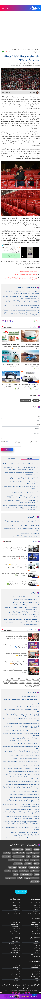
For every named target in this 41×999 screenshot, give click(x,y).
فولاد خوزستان (6, 856)
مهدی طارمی (35, 933)
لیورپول (36, 400)
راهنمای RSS (35, 911)
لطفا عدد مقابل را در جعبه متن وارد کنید (27, 442)
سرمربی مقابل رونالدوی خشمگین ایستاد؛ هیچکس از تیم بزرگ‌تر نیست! (18, 487)
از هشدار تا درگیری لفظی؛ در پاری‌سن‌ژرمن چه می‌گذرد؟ (23, 766)
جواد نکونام (15, 933)
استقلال (36, 849)
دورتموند (16, 965)
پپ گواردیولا (15, 950)
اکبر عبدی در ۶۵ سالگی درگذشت (29, 533)
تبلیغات (36, 907)
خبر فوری (29, 679)
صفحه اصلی (37, 49)
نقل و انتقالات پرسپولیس (32, 878)
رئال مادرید (7, 853)
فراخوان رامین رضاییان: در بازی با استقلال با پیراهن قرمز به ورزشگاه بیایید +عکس (21, 734)
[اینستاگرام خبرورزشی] (13, 993)
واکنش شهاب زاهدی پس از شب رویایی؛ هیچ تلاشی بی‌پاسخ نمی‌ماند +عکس (20, 788)
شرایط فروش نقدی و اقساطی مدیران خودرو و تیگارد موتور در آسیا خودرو (20, 615)
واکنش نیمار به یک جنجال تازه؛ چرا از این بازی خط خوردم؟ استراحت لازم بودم (21, 719)
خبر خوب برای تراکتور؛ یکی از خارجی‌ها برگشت (25, 743)
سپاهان (15, 871)
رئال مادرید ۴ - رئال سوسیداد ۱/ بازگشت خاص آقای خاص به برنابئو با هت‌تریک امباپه (21, 813)
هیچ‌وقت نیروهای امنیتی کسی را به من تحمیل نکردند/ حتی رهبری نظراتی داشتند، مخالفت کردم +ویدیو (21, 805)
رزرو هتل (6, 682)
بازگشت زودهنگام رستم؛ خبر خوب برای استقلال (25, 758)
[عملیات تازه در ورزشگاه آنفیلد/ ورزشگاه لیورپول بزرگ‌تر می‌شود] (20, 79)
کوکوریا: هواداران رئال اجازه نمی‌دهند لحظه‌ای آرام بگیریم (23, 771)
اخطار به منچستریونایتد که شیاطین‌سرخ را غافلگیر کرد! (23, 792)
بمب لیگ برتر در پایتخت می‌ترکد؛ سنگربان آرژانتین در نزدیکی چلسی (19, 731)
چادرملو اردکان (35, 881)
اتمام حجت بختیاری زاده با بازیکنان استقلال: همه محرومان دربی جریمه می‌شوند (19, 482)
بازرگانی (33, 593)
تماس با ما (35, 905)
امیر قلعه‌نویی (22, 867)
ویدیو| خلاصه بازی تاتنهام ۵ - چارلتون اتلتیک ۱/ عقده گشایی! (21, 774)
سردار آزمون (35, 922)
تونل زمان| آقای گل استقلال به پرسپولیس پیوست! (22, 492)
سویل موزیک (36, 682)
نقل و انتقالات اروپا (17, 849)
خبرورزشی (34, 8)
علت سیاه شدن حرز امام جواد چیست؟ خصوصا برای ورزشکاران (21, 622)
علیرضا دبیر (35, 931)
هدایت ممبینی (18, 864)
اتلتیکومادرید (34, 967)
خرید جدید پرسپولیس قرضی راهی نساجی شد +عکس (23, 797)
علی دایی (36, 929)
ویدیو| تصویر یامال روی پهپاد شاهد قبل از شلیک (24, 536)
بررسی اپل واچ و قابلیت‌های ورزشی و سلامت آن (25, 602)
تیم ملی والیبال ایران (26, 874)
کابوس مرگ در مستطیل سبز (28, 271)
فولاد (37, 950)
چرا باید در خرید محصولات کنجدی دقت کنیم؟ (25, 599)
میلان (16, 978)
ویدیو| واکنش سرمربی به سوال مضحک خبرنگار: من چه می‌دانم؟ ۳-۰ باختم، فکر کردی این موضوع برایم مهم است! (20, 715)
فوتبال (31, 49)
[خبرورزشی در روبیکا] (22, 993)
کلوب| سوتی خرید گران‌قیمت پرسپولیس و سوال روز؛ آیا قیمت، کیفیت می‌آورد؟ (22, 801)
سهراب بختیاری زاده (18, 856)
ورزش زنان (15, 905)
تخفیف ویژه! (11, 256)
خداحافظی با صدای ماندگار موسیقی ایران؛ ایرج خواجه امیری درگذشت (19, 521)
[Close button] (40, 993)
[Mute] (25, 256)
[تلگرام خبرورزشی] (16, 993)
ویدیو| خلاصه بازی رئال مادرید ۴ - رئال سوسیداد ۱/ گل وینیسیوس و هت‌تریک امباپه (21, 777)
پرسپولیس (28, 849)
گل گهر (20, 878)
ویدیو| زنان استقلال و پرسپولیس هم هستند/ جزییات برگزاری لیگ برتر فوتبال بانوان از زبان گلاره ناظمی (21, 727)
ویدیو (28, 856)
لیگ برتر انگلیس (25, 49)
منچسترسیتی (35, 860)
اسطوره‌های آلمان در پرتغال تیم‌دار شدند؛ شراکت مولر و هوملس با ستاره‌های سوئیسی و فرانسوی (21, 752)
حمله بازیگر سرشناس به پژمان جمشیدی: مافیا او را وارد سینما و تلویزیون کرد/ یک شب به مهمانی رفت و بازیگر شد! (22, 292)
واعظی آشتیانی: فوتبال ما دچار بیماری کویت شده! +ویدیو (22, 781)
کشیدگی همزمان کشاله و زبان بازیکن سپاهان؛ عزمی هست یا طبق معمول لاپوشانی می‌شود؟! (21, 314)
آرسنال (36, 965)
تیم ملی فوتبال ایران (18, 853)
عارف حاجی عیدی (10, 878)
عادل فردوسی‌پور (14, 922)
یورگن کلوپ (15, 948)
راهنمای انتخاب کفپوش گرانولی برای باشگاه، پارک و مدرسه (22, 612)
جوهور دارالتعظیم (34, 867)
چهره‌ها (16, 907)
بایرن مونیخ (35, 974)
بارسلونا (36, 864)
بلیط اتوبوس (36, 685)
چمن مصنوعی (36, 679)
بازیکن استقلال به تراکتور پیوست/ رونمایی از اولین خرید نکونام (19, 464)
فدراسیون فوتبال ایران (33, 853)
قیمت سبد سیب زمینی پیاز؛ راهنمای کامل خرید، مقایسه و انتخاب (20, 619)
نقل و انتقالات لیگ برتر (15, 860)
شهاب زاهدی (12, 867)
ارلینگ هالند (15, 957)
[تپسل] (3, 245)
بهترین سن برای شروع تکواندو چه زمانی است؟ (25, 605)
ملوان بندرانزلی (34, 957)
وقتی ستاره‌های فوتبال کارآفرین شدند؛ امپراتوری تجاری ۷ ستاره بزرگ (19, 310)
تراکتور (26, 860)
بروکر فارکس (8, 679)
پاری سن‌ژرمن (34, 976)
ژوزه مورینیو (28, 864)
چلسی (36, 980)
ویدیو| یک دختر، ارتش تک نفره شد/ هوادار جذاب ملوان (22, 755)
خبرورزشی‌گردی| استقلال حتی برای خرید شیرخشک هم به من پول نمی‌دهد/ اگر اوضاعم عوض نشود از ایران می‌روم (19, 468)
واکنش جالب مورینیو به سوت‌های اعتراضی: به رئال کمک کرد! (21, 784)
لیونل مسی (15, 954)
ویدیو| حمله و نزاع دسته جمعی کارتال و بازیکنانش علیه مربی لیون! (20, 741)
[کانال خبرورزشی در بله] (29, 993)
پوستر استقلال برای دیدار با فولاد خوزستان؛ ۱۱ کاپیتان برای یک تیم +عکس (21, 747)
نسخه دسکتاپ (21, 892)
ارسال (7, 450)
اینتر (37, 969)
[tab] (29, 458)
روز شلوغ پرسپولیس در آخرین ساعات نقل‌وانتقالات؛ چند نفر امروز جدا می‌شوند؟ (19, 473)
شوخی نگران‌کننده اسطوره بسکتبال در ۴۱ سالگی (25, 707)
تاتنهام (16, 874)
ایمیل (38, 425)
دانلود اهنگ (29, 682)
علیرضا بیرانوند (34, 924)
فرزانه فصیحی (14, 924)
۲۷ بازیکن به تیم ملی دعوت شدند (28, 696)
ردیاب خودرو (22, 679)
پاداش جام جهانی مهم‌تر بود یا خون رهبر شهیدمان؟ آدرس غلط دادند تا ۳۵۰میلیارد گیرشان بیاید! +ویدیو (21, 297)
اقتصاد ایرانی (28, 685)
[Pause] (23, 256)
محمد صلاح (15, 946)
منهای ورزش (32, 517)
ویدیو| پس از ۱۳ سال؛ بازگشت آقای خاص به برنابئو (24, 832)
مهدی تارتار (36, 856)
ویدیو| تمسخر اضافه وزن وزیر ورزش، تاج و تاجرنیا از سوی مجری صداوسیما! (21, 700)
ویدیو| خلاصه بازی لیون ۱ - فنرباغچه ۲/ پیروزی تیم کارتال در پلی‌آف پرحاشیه (21, 762)
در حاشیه (15, 909)
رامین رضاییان (35, 871)
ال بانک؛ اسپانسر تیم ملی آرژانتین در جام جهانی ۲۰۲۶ (23, 738)
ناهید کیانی (15, 929)
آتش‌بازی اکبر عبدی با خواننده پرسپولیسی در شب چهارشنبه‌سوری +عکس (21, 529)
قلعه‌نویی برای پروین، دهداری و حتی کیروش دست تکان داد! (21, 723)
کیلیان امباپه (15, 941)
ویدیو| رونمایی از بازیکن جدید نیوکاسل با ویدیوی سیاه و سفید (21, 838)
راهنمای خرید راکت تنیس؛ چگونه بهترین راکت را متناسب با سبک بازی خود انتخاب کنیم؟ (20, 608)
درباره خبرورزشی (34, 903)
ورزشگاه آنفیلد (25, 400)
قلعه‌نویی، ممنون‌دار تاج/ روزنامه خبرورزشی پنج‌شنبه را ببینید (21, 809)
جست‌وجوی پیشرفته (33, 914)
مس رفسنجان (34, 954)
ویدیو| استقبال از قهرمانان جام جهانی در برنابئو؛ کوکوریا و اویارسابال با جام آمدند (20, 828)
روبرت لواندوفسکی (13, 952)
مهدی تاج (35, 926)
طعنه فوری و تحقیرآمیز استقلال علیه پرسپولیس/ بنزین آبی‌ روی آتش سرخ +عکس (21, 306)
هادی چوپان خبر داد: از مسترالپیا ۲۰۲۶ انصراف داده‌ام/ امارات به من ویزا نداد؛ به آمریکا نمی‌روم (19, 501)
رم (17, 969)
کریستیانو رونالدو (13, 943)
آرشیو (36, 909)
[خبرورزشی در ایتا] (25, 993)
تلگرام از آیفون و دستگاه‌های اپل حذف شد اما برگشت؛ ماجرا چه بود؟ (20, 526)
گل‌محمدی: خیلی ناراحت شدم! (29, 704)
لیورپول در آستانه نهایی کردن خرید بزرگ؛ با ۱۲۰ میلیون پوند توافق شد (21, 710)
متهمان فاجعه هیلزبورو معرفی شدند (26, 274)
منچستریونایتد (24, 871)
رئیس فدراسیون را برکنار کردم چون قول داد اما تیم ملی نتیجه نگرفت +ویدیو (22, 302)
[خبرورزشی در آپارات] (19, 993)
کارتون (16, 911)
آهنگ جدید (15, 679)
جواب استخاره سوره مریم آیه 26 (29, 624)
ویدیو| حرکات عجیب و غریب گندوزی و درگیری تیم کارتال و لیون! (20, 768)
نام (39, 416)
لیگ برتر (7, 871)
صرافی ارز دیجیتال (13, 682)
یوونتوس (15, 980)
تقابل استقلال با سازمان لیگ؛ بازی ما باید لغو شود (22, 478)
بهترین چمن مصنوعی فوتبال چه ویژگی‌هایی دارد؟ (25, 597)
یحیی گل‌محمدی (14, 931)
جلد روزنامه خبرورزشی (12, 914)
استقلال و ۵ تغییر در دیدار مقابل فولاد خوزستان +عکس (23, 794)
